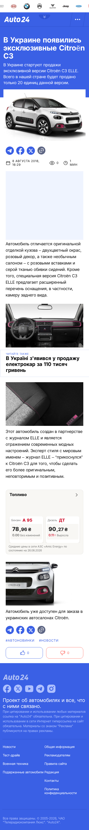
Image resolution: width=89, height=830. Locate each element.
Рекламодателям (57, 755)
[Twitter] (18, 689)
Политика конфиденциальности (60, 791)
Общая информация (59, 747)
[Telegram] (40, 689)
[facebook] (20, 151)
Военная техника (16, 764)
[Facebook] (7, 689)
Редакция (51, 772)
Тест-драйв (11, 755)
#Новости (48, 641)
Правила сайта (55, 764)
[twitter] (31, 151)
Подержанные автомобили (23, 772)
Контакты (51, 781)
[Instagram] (51, 689)
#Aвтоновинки (20, 641)
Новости (9, 747)
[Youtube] (29, 689)
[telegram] (10, 151)
